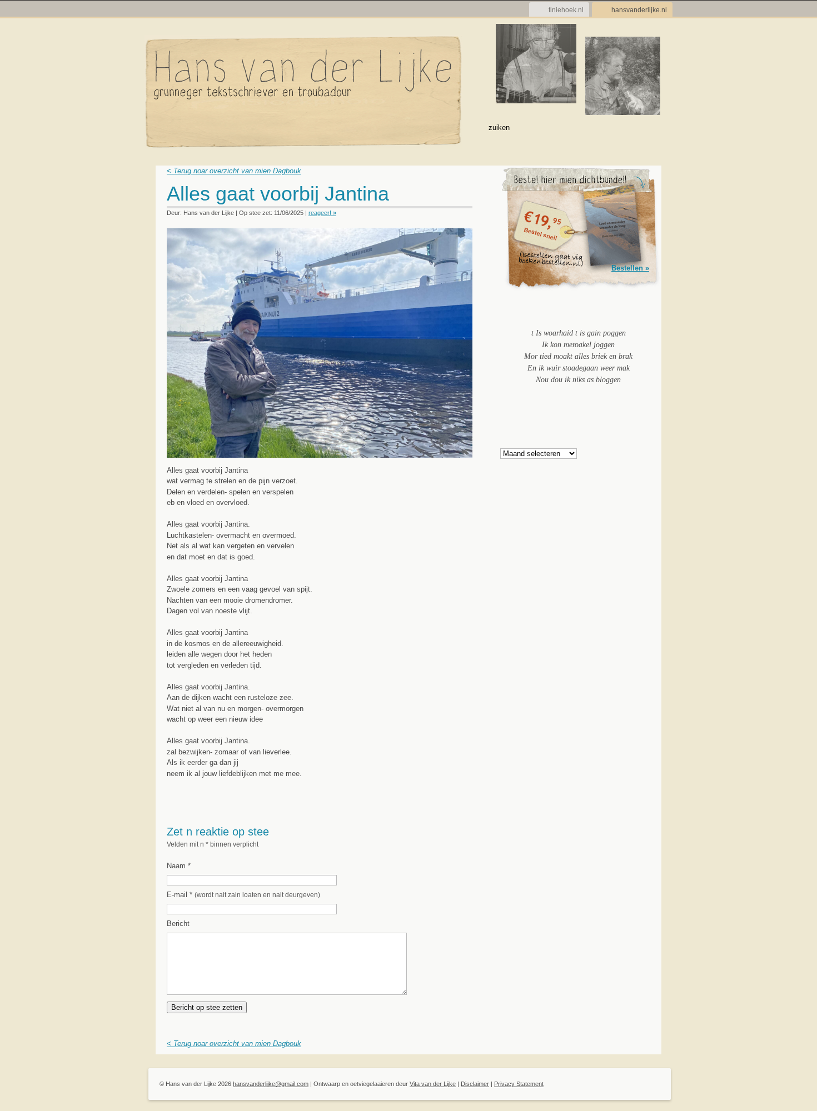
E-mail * (243, 894)
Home (168, 126)
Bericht (178, 923)
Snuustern (351, 126)
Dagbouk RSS (465, 197)
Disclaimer (475, 1083)
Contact (455, 126)
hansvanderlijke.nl (639, 10)
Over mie (255, 126)
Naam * (179, 866)
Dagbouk (209, 126)
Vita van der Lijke (433, 1083)
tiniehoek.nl (566, 10)
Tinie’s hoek (404, 126)
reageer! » (322, 212)
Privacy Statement (519, 1083)
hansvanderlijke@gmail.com (270, 1083)
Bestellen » (630, 268)
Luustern (301, 126)
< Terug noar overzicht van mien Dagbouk (234, 171)
